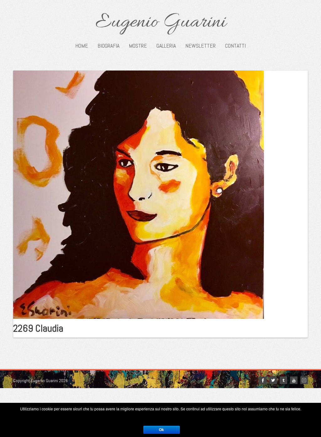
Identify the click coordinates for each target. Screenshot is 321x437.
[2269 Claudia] (138, 194)
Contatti (235, 46)
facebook (262, 380)
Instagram (304, 380)
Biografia (108, 46)
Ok (161, 430)
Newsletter (200, 46)
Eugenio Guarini (160, 22)
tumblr (283, 380)
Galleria (166, 46)
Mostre (138, 46)
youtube (293, 380)
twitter (273, 380)
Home (81, 46)
